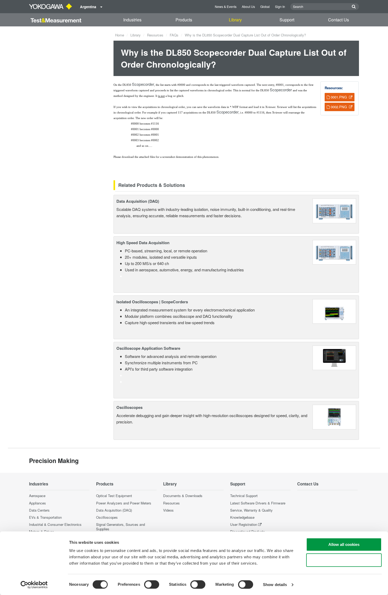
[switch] (151, 584)
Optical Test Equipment (114, 495)
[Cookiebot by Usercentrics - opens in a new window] (34, 585)
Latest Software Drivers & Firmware (257, 503)
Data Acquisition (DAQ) (137, 201)
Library (235, 20)
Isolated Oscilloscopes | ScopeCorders (152, 302)
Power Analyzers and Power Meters (123, 503)
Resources (155, 34)
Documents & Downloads (182, 495)
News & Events (225, 6)
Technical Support (244, 495)
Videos (168, 510)
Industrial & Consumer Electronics (55, 524)
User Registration (243, 524)
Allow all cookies (343, 544)
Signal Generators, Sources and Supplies (120, 526)
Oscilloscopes (129, 407)
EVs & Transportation (45, 517)
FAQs (174, 34)
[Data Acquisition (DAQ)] (334, 210)
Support (287, 20)
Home (119, 34)
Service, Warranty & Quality (251, 510)
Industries (132, 20)
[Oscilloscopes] (334, 416)
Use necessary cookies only (344, 560)
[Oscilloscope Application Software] (334, 357)
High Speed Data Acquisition (142, 242)
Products (184, 20)
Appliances (37, 503)
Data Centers (39, 510)
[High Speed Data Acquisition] (334, 251)
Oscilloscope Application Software (148, 348)
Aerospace (37, 495)
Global (265, 6)
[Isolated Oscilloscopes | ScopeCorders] (334, 311)
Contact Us (338, 20)
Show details (275, 584)
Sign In (280, 6)
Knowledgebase (242, 517)
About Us (248, 6)
